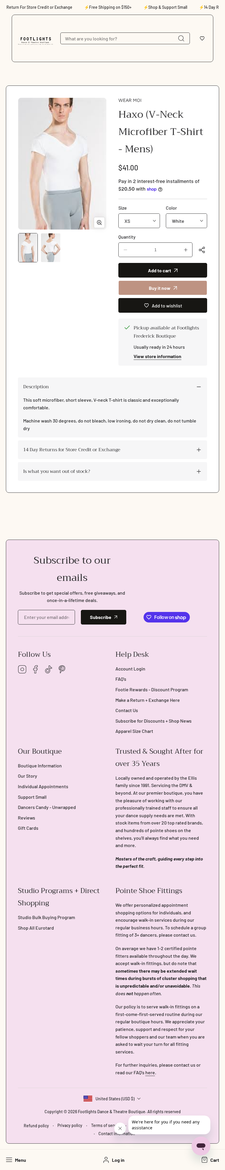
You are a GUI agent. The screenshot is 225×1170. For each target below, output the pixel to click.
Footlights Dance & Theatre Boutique (111, 1111)
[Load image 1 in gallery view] (28, 247)
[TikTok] (48, 670)
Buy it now (160, 288)
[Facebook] (35, 670)
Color (171, 208)
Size (122, 208)
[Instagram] (22, 670)
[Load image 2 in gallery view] (50, 247)
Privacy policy (69, 1125)
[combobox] (125, 38)
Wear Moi (130, 100)
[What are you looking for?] (181, 38)
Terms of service (106, 1125)
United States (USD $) (115, 1098)
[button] (202, 38)
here (150, 1072)
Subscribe (100, 617)
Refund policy (36, 1125)
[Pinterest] (61, 670)
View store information (157, 356)
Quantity (127, 237)
